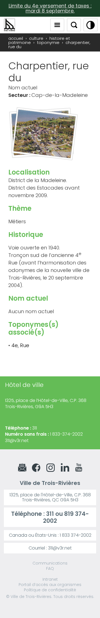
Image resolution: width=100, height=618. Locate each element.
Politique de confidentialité (50, 590)
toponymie (48, 42)
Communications (50, 563)
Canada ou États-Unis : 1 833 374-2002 (50, 535)
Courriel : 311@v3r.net (50, 548)
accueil (15, 38)
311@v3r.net (17, 440)
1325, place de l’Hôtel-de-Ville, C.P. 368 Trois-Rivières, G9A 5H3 (45, 403)
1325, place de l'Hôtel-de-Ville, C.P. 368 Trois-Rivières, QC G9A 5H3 (50, 497)
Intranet (50, 579)
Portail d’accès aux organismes (50, 585)
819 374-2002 (66, 517)
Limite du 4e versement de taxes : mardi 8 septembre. (50, 8)
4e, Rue (20, 345)
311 (50, 514)
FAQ (50, 568)
